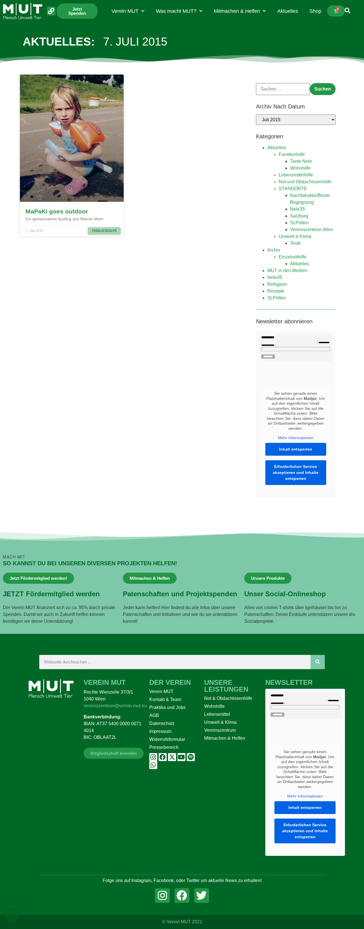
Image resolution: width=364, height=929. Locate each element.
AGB (154, 715)
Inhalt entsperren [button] (295, 449)
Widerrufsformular (167, 739)
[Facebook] (163, 757)
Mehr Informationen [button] (295, 437)
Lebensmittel (217, 714)
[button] (12, 916)
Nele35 (297, 209)
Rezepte (275, 291)
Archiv (273, 250)
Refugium (277, 284)
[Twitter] (201, 895)
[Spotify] (191, 757)
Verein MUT (124, 11)
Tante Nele (301, 161)
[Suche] (318, 662)
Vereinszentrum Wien (311, 229)
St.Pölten (299, 222)
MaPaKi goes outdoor (57, 211)
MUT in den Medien (287, 270)
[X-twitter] (172, 757)
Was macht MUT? (176, 11)
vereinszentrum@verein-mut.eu (115, 705)
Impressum (160, 731)
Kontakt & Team (165, 699)
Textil (295, 243)
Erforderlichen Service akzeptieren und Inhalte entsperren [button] (295, 472)
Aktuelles (287, 11)
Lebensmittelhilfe (296, 174)
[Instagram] (153, 757)
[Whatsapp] (153, 765)
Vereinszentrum (220, 730)
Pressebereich (164, 747)
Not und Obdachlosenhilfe (305, 181)
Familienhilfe (292, 154)
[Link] (51, 11)
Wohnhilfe (300, 168)
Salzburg (299, 215)
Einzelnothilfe (292, 256)
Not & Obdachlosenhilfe (228, 698)
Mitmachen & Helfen (237, 11)
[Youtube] (181, 757)
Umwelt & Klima (295, 236)
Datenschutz (162, 723)
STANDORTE (293, 188)
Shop (315, 11)
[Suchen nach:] (283, 89)
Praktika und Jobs (167, 707)
